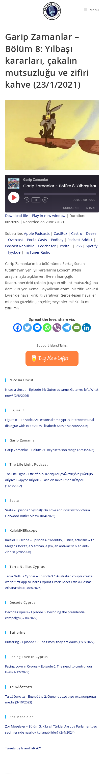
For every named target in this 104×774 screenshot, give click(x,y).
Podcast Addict (79, 239)
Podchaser (47, 246)
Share (90, 208)
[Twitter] (27, 327)
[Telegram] (66, 327)
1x (36, 200)
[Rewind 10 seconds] (27, 200)
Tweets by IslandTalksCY (23, 748)
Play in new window (48, 215)
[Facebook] (17, 327)
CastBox (60, 233)
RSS (78, 246)
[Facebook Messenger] (37, 327)
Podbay (57, 239)
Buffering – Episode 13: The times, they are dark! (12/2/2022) (49, 642)
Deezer (92, 233)
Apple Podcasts (37, 233)
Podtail (65, 246)
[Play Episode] (13, 197)
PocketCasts (37, 239)
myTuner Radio (37, 252)
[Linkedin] (86, 327)
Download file (16, 215)
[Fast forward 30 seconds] (45, 200)
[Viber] (57, 327)
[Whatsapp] (47, 327)
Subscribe (71, 208)
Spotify (91, 246)
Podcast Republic (19, 246)
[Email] (76, 327)
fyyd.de (14, 252)
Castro (76, 233)
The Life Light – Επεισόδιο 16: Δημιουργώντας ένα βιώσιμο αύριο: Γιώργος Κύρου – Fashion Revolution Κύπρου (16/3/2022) (49, 480)
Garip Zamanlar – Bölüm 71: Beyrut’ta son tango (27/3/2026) (49, 450)
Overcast (15, 239)
